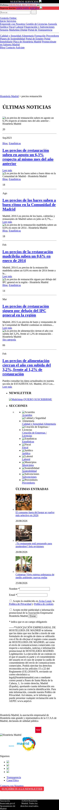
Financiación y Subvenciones (39, 27)
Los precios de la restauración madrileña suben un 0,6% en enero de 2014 (27, 256)
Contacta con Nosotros (12, 785)
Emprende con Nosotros (12, 24)
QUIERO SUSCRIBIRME (37, 399)
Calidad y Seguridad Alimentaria (17, 35)
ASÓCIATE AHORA (27, 8)
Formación (40, 35)
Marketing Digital (18, 29)
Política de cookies (43, 604)
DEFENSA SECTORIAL (22, 5)
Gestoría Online (8, 18)
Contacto (10, 47)
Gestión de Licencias (36, 24)
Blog (3, 47)
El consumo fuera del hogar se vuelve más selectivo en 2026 (35, 514)
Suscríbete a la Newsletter (22, 788)
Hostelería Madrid (9, 96)
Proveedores (52, 35)
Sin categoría (9, 339)
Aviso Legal (45, 601)
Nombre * (14, 588)
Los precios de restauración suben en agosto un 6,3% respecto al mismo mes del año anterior (27, 157)
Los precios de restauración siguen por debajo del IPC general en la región (25, 310)
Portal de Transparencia (40, 29)
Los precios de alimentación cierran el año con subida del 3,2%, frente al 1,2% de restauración (26, 367)
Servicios (11, 21)
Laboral (19, 27)
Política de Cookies (10, 798)
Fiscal (12, 27)
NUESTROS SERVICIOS (24, 1)
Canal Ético (13, 780)
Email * (13, 594)
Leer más (7, 170)
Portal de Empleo (35, 38)
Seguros (4, 29)
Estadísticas (15, 143)
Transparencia (14, 777)
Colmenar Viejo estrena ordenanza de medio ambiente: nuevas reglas (35, 576)
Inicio (3, 21)
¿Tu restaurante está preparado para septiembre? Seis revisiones (34, 545)
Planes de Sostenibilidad (12, 38)
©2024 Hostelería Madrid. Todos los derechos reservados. (29, 803)
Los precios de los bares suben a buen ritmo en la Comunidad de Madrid (29, 204)
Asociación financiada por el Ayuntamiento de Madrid (7, 805)
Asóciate (20, 47)
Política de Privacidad (20, 604)
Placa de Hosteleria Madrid (27, 41)
